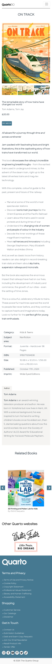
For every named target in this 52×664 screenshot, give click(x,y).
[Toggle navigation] (46, 4)
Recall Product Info (12, 644)
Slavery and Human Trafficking (17, 594)
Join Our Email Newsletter (15, 640)
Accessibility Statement (14, 597)
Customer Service (12, 610)
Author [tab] (7, 388)
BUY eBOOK (7, 123)
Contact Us (9, 630)
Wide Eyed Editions (30, 374)
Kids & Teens (26, 333)
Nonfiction (25, 338)
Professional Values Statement (17, 590)
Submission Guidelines (14, 633)
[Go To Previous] (2, 489)
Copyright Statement (13, 587)
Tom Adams (10, 395)
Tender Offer (9, 647)
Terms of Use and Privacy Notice (18, 580)
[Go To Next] (48, 489)
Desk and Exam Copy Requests (18, 637)
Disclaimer (8, 617)
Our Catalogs (10, 614)
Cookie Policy (10, 583)
